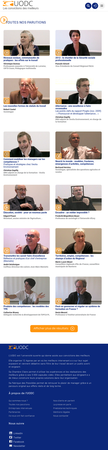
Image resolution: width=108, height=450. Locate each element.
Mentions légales (61, 412)
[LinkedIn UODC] (11, 433)
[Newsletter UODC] (11, 445)
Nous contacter (61, 416)
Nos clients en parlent (64, 401)
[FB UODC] (11, 441)
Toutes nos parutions (19, 404)
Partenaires (14, 412)
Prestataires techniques (65, 408)
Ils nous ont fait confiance (22, 416)
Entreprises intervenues (20, 408)
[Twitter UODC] (11, 437)
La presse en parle (62, 404)
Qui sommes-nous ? (18, 401)
